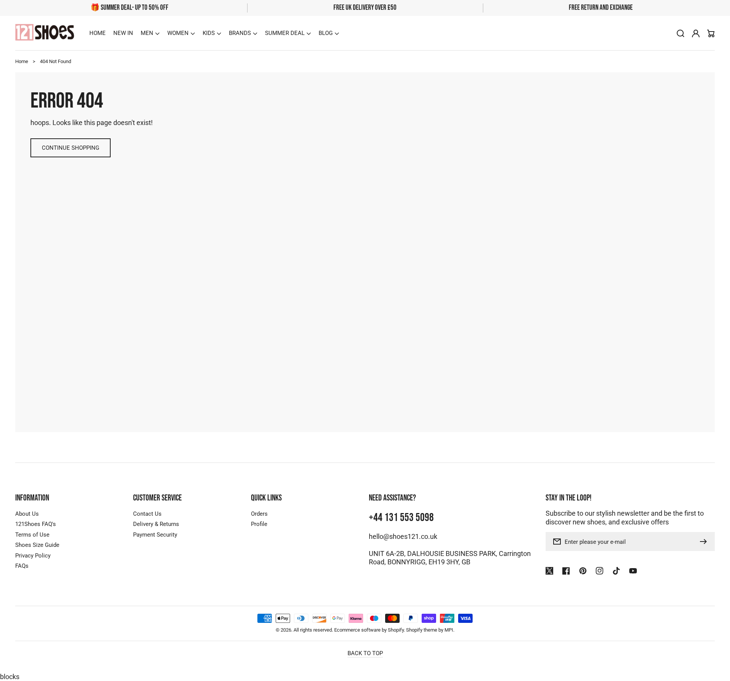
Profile (259, 524)
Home (21, 61)
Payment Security (155, 534)
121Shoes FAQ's (35, 524)
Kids (209, 33)
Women (178, 33)
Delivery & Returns (156, 524)
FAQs (22, 565)
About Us (27, 513)
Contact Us (147, 513)
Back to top (365, 653)
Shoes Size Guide (37, 545)
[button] (150, 33)
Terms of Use (32, 534)
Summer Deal (285, 33)
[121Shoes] (45, 33)
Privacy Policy (33, 555)
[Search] (680, 33)
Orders (259, 513)
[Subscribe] (705, 541)
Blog (326, 33)
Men (147, 33)
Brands (240, 33)
